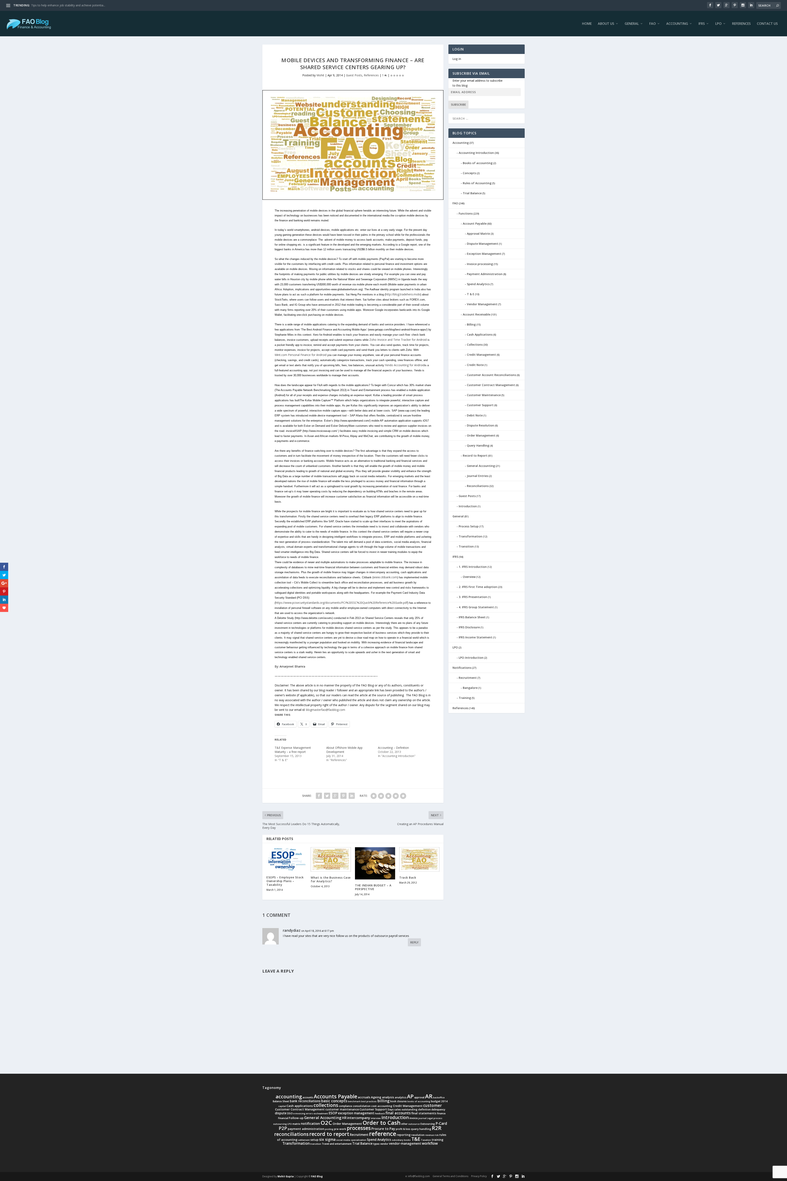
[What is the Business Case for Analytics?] (331, 859)
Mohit (320, 75)
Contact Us (767, 24)
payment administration (306, 1129)
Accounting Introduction (476, 153)
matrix (296, 1124)
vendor (384, 1144)
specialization (358, 1140)
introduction (395, 1117)
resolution (417, 1135)
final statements (423, 1113)
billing (383, 1100)
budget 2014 (439, 1101)
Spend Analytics (478, 284)
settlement (304, 1140)
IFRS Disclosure (469, 627)
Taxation (426, 1140)
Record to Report (475, 455)
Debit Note (475, 415)
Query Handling (478, 445)
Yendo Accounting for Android (404, 365)
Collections (475, 344)
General (632, 24)
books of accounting (418, 1101)
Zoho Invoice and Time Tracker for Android (398, 340)
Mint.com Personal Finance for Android (300, 355)
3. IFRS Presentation (473, 597)
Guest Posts (354, 75)
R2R (436, 1128)
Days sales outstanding (402, 1109)
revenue (429, 1135)
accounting (289, 1096)
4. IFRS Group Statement (476, 607)
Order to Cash (381, 1122)
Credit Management (481, 355)
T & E (470, 294)
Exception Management (484, 254)
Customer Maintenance (484, 395)
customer (432, 1105)
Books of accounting (477, 163)
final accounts (398, 1112)
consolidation (362, 1106)
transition (315, 1143)
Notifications (462, 668)
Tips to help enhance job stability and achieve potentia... (68, 5)
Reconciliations (478, 486)
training (437, 1140)
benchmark (354, 1101)
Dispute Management (482, 244)
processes (359, 1127)
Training (465, 698)
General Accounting (481, 466)
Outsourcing (427, 1124)
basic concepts (334, 1100)
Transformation (470, 536)
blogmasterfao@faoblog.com (325, 710)
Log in (457, 59)
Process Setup (469, 526)
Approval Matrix (478, 234)
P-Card (441, 1123)
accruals (364, 1097)
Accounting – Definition (393, 748)
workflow (430, 1143)
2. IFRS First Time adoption (478, 587)
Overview (469, 577)
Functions (466, 213)
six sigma (327, 1139)
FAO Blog (317, 1176)
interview (376, 1118)
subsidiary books (401, 1140)
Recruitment (468, 678)
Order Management (481, 435)
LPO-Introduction (471, 658)
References (741, 24)
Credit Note (475, 365)
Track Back (407, 877)
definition (424, 1109)
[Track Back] (419, 859)
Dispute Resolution (480, 425)
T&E (415, 1139)
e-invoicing (299, 1113)
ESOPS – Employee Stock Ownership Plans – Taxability (285, 881)
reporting (404, 1135)
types (376, 1144)
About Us (606, 24)
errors (309, 1113)
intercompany (358, 1117)
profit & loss (403, 1129)
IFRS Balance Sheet (472, 617)
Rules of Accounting (477, 183)
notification (310, 1123)
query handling (421, 1129)
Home (587, 24)
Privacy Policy (479, 1176)
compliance (345, 1106)
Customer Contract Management (491, 385)
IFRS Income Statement (475, 637)
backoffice (439, 1097)
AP (410, 1096)
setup (314, 1140)
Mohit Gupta (285, 1176)
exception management (356, 1113)
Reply (414, 942)
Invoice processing (480, 264)
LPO (718, 24)
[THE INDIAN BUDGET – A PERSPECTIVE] (375, 863)
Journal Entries (477, 476)
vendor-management (405, 1143)
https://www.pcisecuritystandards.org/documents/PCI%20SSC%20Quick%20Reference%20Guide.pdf (341, 603)
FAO (652, 24)
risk (436, 1135)
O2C (326, 1122)
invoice (413, 1118)
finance (441, 1113)
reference (382, 1134)
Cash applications (300, 1106)
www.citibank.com (385, 577)
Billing (471, 324)
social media (343, 1140)
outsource (414, 1124)
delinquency (438, 1109)
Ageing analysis (382, 1097)
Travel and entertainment (337, 1144)
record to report (329, 1133)
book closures (398, 1101)
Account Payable (475, 223)
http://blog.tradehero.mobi (403, 294)
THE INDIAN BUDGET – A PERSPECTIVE (373, 887)
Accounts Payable (335, 1096)
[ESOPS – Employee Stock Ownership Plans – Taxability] (286, 859)
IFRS (701, 24)
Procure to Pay (383, 1128)
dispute (281, 1113)
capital (282, 1106)
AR (428, 1096)
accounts (308, 1097)
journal (422, 1118)
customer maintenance (342, 1109)
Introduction (468, 506)
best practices (369, 1101)
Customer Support (480, 405)
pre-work (340, 1129)
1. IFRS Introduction (473, 567)
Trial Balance (472, 193)
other (404, 1124)
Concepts (469, 173)
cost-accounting (381, 1106)
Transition (466, 546)
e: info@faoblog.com (417, 1176)
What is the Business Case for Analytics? (331, 879)
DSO (290, 1113)
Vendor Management (482, 304)
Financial (283, 1118)
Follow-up (296, 1118)
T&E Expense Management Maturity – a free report (293, 750)
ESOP (333, 1113)
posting (329, 1129)
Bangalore (470, 688)
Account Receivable (476, 314)
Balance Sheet (281, 1101)
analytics (400, 1097)
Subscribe (458, 104)
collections (326, 1105)
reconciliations (291, 1134)
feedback (380, 1113)
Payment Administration (485, 274)
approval (419, 1097)
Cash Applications (479, 334)
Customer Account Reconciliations (491, 375)
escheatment (321, 1113)
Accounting (677, 24)
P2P (283, 1128)
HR (344, 1118)
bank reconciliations (305, 1101)
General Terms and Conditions (450, 1176)
